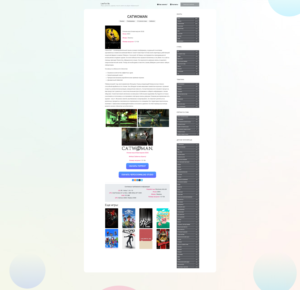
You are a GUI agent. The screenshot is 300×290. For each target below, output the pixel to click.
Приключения (188, 23)
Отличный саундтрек (188, 232)
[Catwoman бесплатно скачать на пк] (121, 118)
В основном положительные (188, 121)
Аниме (188, 56)
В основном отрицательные (188, 129)
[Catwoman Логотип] (137, 148)
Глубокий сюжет (188, 207)
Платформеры (131, 21)
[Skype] (142, 180)
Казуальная (188, 26)
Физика (188, 164)
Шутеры (188, 36)
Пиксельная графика (188, 61)
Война (188, 184)
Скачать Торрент (137, 166)
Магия (188, 189)
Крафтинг (188, 187)
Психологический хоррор (188, 262)
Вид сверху (188, 202)
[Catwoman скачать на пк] (137, 136)
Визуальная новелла (188, 227)
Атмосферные (188, 84)
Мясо (188, 257)
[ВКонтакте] (133, 180)
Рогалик (188, 169)
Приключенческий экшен (188, 237)
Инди (188, 18)
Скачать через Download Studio (137, 175)
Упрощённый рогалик (188, 172)
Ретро (188, 96)
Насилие (188, 247)
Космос (188, 167)
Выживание (188, 99)
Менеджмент (188, 204)
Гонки (188, 38)
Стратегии (188, 33)
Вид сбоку (188, 152)
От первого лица (188, 53)
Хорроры (188, 89)
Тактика (188, 239)
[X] (139, 180)
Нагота (188, 222)
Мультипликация (188, 147)
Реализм (188, 68)
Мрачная (188, 249)
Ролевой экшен (188, 154)
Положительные (188, 124)
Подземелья (188, 199)
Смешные (188, 91)
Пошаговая (188, 192)
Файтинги (152, 21)
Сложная (188, 242)
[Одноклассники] (135, 180)
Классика (188, 174)
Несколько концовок (188, 159)
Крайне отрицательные (188, 134)
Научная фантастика (188, 94)
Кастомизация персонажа (188, 162)
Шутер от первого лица (188, 244)
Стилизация (188, 71)
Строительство (188, 157)
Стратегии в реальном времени (188, 197)
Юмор (188, 101)
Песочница (188, 254)
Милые (188, 66)
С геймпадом (188, 144)
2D (188, 51)
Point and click (188, 264)
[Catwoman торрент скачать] (153, 118)
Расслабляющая (188, 106)
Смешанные (188, 119)
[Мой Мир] (137, 180)
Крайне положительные (188, 126)
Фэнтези (188, 86)
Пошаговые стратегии (188, 267)
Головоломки (188, 212)
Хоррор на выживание (188, 179)
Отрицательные (188, 131)
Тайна (188, 259)
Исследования (188, 217)
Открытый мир (188, 234)
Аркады (188, 219)
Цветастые (188, 58)
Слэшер (188, 177)
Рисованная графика (188, 182)
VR (188, 73)
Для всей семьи (188, 104)
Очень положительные (188, 116)
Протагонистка (188, 229)
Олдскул (188, 252)
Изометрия (188, 194)
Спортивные (188, 41)
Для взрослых (188, 214)
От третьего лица (142, 21)
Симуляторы (188, 28)
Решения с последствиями (188, 224)
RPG (188, 31)
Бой (188, 149)
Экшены (122, 21)
